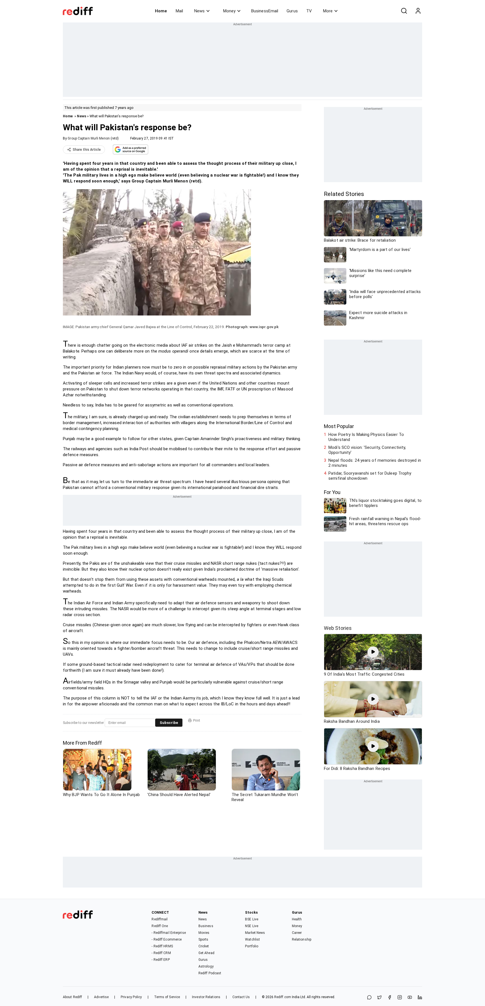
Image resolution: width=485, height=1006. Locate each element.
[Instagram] (399, 997)
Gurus (292, 10)
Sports (203, 939)
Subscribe (169, 723)
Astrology (206, 966)
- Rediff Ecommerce (167, 939)
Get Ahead (206, 953)
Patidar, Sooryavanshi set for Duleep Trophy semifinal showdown (369, 476)
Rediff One (160, 926)
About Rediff (72, 997)
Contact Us (241, 997)
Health (297, 919)
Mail (179, 10)
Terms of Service (167, 997)
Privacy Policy (131, 997)
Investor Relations (206, 997)
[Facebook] (389, 997)
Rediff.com (282, 997)
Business (205, 926)
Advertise (101, 997)
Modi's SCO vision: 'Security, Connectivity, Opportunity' (367, 450)
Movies (204, 933)
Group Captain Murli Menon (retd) (93, 138)
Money (229, 10)
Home (161, 10)
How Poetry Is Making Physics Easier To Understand (366, 437)
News (199, 10)
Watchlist (252, 939)
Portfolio (251, 946)
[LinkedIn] (420, 997)
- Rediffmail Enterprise (169, 933)
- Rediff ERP (161, 960)
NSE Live (251, 926)
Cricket (203, 946)
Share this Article (87, 150)
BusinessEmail (264, 10)
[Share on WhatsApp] (369, 997)
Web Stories (338, 628)
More (328, 10)
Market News (255, 933)
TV (309, 10)
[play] (373, 652)
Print (196, 721)
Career (297, 933)
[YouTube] (410, 997)
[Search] (404, 10)
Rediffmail (160, 919)
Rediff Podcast (209, 973)
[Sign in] (418, 10)
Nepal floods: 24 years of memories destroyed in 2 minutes (374, 463)
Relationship (301, 939)
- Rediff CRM (161, 953)
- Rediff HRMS (162, 946)
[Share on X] (379, 997)
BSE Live (251, 919)
